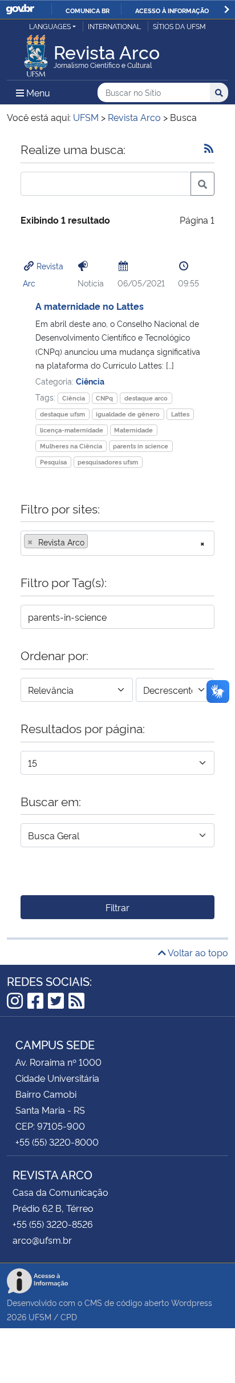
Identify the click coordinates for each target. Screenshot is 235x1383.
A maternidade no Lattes (89, 306)
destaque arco (146, 398)
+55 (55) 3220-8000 (57, 1141)
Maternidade (133, 430)
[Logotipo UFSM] (36, 52)
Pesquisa (53, 462)
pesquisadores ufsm (108, 462)
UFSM (40, 1316)
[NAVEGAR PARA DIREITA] (226, 9)
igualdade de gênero (128, 414)
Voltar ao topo (197, 952)
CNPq (104, 398)
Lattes (180, 414)
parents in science (140, 446)
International (114, 26)
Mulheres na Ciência (71, 446)
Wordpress (191, 1302)
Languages (50, 26)
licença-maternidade (71, 430)
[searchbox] (94, 542)
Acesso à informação (172, 10)
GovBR (20, 9)
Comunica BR (88, 10)
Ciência (90, 380)
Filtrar (117, 907)
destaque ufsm (62, 414)
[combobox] (117, 543)
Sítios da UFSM (179, 26)
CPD (68, 1316)
